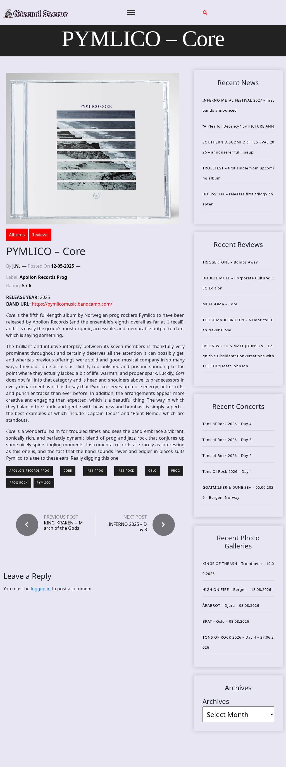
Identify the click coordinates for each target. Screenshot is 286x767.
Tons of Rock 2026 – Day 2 (227, 455)
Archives (215, 701)
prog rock (18, 483)
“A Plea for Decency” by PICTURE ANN (238, 126)
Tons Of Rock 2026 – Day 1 (227, 471)
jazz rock (126, 471)
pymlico (44, 483)
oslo (152, 471)
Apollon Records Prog (43, 277)
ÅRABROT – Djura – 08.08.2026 (230, 605)
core (68, 471)
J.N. (16, 266)
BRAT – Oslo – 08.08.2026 (225, 621)
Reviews (40, 235)
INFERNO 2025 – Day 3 (128, 527)
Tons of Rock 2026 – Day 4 (227, 423)
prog (175, 471)
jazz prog (95, 471)
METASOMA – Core (219, 303)
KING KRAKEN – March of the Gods (63, 525)
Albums (17, 235)
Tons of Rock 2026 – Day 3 (227, 439)
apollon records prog (29, 471)
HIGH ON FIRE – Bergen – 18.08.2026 (236, 589)
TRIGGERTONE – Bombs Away (230, 262)
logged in (41, 589)
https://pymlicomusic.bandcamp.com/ (72, 304)
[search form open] (205, 12)
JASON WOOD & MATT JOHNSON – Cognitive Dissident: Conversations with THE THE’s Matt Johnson (238, 355)
